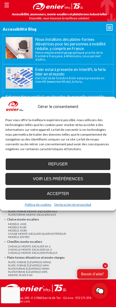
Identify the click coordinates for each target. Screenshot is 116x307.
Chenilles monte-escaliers (24, 241)
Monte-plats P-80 (20, 275)
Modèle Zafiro (18, 237)
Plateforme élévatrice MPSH (28, 268)
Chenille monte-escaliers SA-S (30, 249)
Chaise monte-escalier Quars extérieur (37, 233)
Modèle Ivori (17, 230)
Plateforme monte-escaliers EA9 (32, 214)
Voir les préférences (58, 178)
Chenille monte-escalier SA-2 (29, 246)
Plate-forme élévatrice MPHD (29, 262)
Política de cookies (38, 205)
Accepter (58, 193)
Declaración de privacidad (72, 205)
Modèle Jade (17, 224)
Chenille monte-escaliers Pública (32, 252)
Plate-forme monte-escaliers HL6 (32, 211)
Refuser (58, 164)
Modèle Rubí (17, 227)
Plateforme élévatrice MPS (27, 271)
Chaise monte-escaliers (23, 219)
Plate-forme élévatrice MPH (28, 265)
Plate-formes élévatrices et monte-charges (36, 257)
